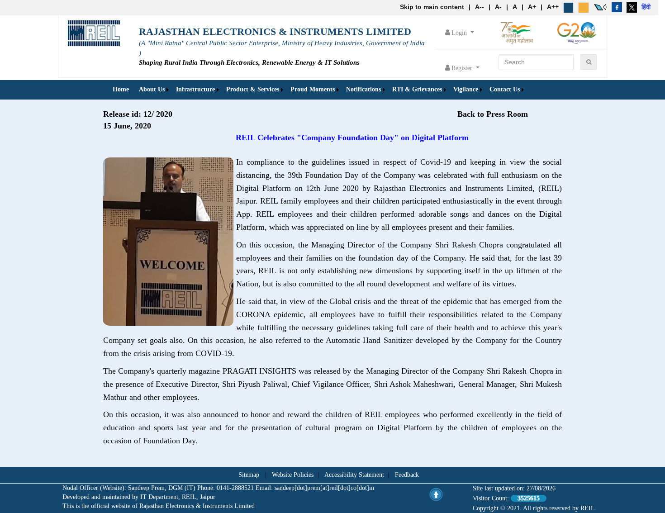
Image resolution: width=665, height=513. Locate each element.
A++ (553, 6)
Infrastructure (195, 89)
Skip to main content (432, 6)
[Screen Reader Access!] (600, 6)
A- (498, 6)
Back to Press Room (492, 114)
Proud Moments (312, 89)
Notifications (363, 89)
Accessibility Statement (354, 474)
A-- (479, 6)
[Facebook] (617, 6)
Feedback (407, 474)
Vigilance (465, 89)
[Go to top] (436, 494)
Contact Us (504, 89)
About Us (152, 89)
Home (121, 89)
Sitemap (248, 474)
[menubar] (317, 89)
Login (460, 32)
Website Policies (293, 474)
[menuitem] (121, 89)
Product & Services (252, 89)
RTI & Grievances (417, 89)
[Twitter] (632, 6)
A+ (532, 6)
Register (462, 68)
